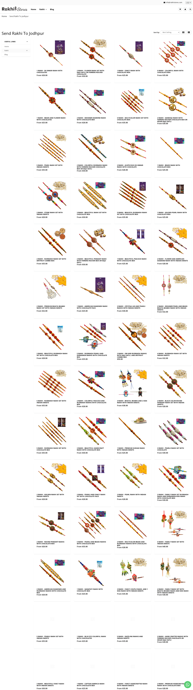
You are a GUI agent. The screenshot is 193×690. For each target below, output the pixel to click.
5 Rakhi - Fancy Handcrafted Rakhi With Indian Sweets (132, 685)
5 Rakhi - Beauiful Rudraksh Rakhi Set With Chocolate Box (132, 213)
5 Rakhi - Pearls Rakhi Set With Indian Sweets (50, 637)
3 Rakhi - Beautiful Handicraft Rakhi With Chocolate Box (90, 449)
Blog (52, 9)
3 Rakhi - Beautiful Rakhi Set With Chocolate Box (91, 213)
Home (33, 9)
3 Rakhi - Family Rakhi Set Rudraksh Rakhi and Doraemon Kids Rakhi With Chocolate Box (172, 496)
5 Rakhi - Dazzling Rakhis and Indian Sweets (130, 637)
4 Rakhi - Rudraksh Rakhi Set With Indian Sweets (172, 354)
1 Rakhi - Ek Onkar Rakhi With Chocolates (49, 71)
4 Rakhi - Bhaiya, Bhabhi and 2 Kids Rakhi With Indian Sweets (132, 402)
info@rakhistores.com (174, 2)
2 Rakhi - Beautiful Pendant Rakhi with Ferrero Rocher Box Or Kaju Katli (92, 261)
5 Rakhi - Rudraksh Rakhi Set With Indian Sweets (51, 402)
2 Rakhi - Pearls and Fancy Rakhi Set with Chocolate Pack (91, 495)
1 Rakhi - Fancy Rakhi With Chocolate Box (128, 71)
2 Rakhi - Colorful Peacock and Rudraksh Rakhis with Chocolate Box (91, 402)
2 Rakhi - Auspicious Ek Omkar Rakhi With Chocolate (130, 166)
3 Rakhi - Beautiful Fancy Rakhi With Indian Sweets (50, 685)
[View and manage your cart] (180, 9)
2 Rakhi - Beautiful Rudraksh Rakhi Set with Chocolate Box (52, 354)
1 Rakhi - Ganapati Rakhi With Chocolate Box (90, 590)
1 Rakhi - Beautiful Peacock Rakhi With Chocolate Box (132, 260)
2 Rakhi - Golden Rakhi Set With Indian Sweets (50, 495)
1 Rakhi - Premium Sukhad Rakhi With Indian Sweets (131, 449)
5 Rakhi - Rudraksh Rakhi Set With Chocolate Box (51, 449)
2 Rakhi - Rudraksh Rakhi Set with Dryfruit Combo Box (51, 260)
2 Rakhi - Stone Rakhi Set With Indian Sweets (50, 213)
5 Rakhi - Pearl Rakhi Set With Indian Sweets (49, 166)
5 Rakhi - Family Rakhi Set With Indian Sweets (170, 543)
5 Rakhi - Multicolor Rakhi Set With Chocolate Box (132, 119)
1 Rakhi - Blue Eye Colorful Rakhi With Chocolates (91, 637)
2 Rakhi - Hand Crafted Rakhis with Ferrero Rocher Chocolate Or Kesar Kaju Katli (172, 638)
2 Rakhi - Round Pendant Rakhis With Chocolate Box (50, 543)
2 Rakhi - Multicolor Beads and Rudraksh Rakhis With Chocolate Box (132, 543)
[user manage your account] (185, 9)
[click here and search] (190, 9)
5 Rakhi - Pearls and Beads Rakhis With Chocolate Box (91, 543)
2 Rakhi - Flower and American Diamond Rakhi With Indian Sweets (172, 260)
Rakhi (42, 9)
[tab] (16, 51)
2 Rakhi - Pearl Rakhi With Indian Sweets (131, 495)
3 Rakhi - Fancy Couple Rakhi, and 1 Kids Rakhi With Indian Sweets (132, 590)
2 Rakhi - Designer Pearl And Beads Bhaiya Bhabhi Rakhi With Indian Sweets (172, 308)
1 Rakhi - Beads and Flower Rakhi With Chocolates (51, 119)
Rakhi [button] (8, 50)
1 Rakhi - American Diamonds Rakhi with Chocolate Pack (92, 307)
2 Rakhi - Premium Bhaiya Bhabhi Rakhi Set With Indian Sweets (51, 307)
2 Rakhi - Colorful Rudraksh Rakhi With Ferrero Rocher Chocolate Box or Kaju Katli (92, 167)
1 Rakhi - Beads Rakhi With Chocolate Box (168, 166)
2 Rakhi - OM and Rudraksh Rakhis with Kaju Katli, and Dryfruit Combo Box (132, 355)
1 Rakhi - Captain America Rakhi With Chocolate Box (90, 685)
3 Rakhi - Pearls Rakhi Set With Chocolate (170, 449)
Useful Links (10, 41)
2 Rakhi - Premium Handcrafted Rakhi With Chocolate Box (171, 685)
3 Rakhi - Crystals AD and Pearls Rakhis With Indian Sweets (131, 307)
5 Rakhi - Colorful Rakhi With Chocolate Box (170, 71)
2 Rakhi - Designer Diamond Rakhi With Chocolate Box (91, 119)
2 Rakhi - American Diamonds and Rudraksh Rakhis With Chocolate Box (51, 591)
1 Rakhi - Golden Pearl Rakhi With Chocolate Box (172, 213)
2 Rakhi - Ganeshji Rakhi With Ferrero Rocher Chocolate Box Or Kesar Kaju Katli (172, 119)
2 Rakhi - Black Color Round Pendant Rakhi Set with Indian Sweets (170, 402)
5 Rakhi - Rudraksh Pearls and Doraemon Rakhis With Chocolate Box (92, 355)
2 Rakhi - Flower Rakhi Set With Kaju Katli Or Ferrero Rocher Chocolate (90, 72)
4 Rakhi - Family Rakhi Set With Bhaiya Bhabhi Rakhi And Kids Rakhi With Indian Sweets (173, 591)
